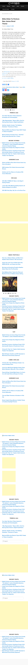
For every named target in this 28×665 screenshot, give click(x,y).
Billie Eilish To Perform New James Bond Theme (10, 21)
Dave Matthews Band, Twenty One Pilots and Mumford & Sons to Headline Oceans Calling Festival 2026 (12, 272)
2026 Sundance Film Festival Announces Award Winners (13, 168)
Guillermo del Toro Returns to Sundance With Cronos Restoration (12, 172)
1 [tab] (3, 293)
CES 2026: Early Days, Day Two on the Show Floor (13, 190)
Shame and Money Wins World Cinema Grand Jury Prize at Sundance (14, 163)
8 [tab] (15, 293)
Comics (22, 6)
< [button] (4, 100)
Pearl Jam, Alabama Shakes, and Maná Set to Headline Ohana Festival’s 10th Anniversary (12, 258)
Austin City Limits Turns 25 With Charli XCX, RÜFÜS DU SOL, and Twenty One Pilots (12, 263)
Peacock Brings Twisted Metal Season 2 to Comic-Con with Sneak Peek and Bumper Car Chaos (13, 373)
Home (3, 6)
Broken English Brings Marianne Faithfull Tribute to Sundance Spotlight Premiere (13, 400)
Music (13, 6)
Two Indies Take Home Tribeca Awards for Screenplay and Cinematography (12, 116)
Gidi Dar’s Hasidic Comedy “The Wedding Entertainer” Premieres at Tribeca (12, 125)
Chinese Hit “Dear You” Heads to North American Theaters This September (13, 349)
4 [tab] (8, 293)
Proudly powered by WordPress (14, 662)
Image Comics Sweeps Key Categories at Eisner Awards (13, 340)
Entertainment (9, 87)
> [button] (15, 100)
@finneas (4, 75)
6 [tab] (12, 293)
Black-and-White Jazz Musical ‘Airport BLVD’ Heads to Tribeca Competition (14, 130)
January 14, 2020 (15, 81)
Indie (18, 6)
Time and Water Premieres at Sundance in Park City (13, 396)
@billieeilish (4, 73)
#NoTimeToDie (7, 71)
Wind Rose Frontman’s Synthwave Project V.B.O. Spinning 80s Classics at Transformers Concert (13, 345)
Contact (12, 9)
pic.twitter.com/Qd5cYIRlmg (8, 78)
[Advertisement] (14, 207)
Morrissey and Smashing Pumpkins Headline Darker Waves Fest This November (12, 268)
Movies (8, 6)
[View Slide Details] (9, 100)
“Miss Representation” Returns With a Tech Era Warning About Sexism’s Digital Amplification (13, 121)
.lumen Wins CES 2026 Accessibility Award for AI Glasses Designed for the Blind (13, 186)
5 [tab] (10, 293)
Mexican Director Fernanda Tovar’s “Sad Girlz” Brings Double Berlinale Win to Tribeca (13, 135)
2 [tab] (5, 293)
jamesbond (4, 88)
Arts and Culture (5, 9)
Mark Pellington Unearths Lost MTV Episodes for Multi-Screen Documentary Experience (13, 354)
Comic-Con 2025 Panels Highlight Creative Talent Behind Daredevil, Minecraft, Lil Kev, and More (13, 368)
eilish (24, 87)
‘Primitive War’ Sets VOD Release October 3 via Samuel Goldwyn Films (13, 363)
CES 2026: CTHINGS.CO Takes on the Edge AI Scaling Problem (12, 181)
